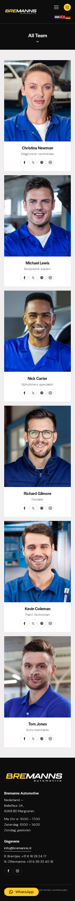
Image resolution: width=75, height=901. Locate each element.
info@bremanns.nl (17, 848)
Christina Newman (37, 147)
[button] (21, 892)
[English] (62, 17)
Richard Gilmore (37, 493)
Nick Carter (37, 378)
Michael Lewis (37, 262)
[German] (68, 17)
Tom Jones (37, 723)
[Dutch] (57, 17)
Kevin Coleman (37, 608)
